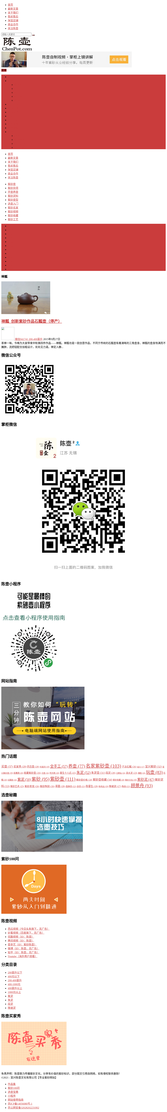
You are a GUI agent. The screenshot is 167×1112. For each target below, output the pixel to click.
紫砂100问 (14, 1088)
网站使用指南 (15, 1099)
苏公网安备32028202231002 (23, 1107)
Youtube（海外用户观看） (22, 956)
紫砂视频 (13, 124)
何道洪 (44, 767)
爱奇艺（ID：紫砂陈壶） (22, 944)
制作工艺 (19, 135)
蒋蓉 (60, 786)
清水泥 (131, 773)
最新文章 (13, 8)
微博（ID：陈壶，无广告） (23, 948)
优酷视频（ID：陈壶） (21, 936)
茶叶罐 (18, 96)
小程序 (12, 1095)
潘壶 (141, 773)
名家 (10, 233)
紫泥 (10, 257)
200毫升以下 (15, 972)
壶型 (10, 230)
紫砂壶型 (13, 112)
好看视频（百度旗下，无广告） (26, 932)
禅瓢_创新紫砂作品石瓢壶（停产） (31, 321)
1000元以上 (14, 992)
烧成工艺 (19, 147)
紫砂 (40, 779)
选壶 (10, 241)
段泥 (10, 265)
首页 (10, 4)
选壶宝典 (13, 1092)
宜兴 (140, 767)
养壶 (10, 245)
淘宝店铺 (13, 20)
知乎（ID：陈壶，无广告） (23, 952)
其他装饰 (19, 143)
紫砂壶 (12, 76)
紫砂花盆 (19, 100)
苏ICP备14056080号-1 (20, 1103)
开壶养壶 (13, 104)
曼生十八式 (68, 773)
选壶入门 (13, 116)
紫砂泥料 (13, 108)
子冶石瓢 (129, 766)
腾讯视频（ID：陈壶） (21, 940)
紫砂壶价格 (84, 780)
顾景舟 (142, 785)
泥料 (10, 226)
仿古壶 (33, 766)
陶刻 (126, 786)
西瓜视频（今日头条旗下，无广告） (29, 928)
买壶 (7, 766)
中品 (10, 253)
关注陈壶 (13, 28)
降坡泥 (115, 786)
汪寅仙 (120, 773)
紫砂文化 (131, 780)
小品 (10, 249)
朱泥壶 (98, 772)
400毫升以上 (15, 988)
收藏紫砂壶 (32, 773)
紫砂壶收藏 (102, 779)
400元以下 (14, 976)
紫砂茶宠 (19, 84)
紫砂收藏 (13, 127)
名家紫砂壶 (103, 765)
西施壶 (71, 786)
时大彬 (54, 773)
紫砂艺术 (17, 786)
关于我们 (13, 12)
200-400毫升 (36, 339)
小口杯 (18, 88)
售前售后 (13, 16)
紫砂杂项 (13, 80)
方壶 (45, 773)
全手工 (59, 766)
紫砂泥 (145, 779)
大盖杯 (18, 92)
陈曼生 (92, 786)
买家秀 (20, 766)
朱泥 (10, 261)
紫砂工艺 (13, 131)
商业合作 (13, 24)
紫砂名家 (13, 120)
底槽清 (18, 773)
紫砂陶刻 (19, 139)
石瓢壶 (12, 780)
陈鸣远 (103, 786)
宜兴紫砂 (153, 766)
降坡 (10, 269)
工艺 (10, 237)
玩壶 (154, 772)
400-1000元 (14, 984)
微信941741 (21, 339)
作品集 (12, 1084)
